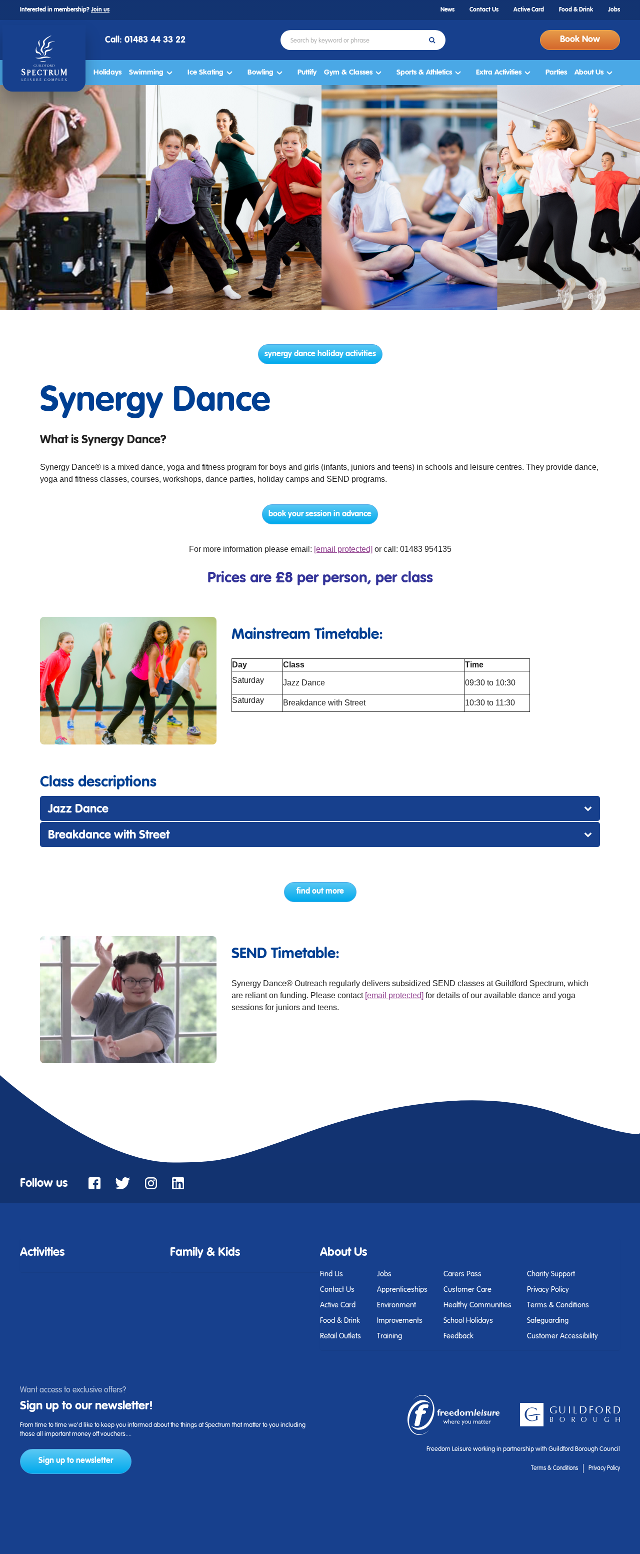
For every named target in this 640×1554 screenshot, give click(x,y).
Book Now (580, 39)
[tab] (95, 1252)
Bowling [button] (261, 72)
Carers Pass (463, 1274)
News (447, 10)
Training (389, 1336)
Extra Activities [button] (499, 72)
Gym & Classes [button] (348, 72)
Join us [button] (100, 10)
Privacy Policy (548, 1289)
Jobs (614, 10)
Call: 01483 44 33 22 (145, 40)
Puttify (307, 72)
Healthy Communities (478, 1305)
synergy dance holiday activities (320, 354)
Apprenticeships (402, 1289)
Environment (396, 1305)
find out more (320, 892)
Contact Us (484, 10)
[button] (42, 1252)
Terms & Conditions (558, 1305)
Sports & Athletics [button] (424, 72)
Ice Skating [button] (206, 72)
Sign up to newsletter (75, 1461)
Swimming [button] (146, 72)
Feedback (459, 1336)
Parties (556, 72)
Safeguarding (547, 1320)
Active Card (529, 10)
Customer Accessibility (562, 1336)
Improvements (399, 1320)
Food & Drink (576, 10)
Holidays (108, 72)
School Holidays (468, 1320)
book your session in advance (320, 514)
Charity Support (551, 1274)
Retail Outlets (340, 1336)
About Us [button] (589, 72)
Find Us (331, 1274)
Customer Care (468, 1289)
